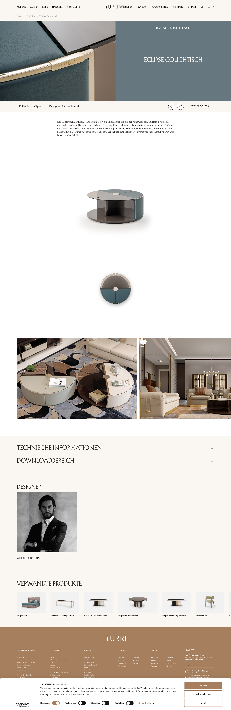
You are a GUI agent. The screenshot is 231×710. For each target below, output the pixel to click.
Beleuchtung (55, 675)
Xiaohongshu (171, 663)
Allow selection (203, 694)
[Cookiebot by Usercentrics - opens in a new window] (22, 705)
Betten (52, 670)
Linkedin (169, 658)
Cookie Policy (89, 675)
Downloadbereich (160, 7)
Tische (52, 662)
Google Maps (22, 670)
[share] (180, 106)
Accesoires (54, 677)
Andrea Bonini (70, 106)
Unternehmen (126, 7)
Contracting (73, 7)
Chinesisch (122, 663)
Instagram (155, 660)
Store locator (200, 106)
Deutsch (136, 658)
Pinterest (154, 663)
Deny (203, 703)
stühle (52, 665)
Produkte (21, 7)
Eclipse (36, 106)
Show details (144, 703)
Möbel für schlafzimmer (59, 672)
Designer (34, 7)
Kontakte (191, 7)
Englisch (121, 658)
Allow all (203, 685)
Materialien (57, 7)
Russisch (136, 660)
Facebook (154, 658)
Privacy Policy (89, 677)
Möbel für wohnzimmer (59, 660)
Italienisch (121, 660)
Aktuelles (87, 667)
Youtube (154, 666)
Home (20, 16)
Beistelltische (55, 667)
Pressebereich (89, 662)
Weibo (168, 660)
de (202, 7)
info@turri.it (21, 667)
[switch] (82, 703)
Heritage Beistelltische (173, 28)
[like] (171, 106)
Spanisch (136, 663)
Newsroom (142, 7)
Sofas (52, 657)
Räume (45, 7)
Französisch (122, 666)
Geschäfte (178, 7)
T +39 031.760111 (23, 665)
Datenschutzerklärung (200, 671)
